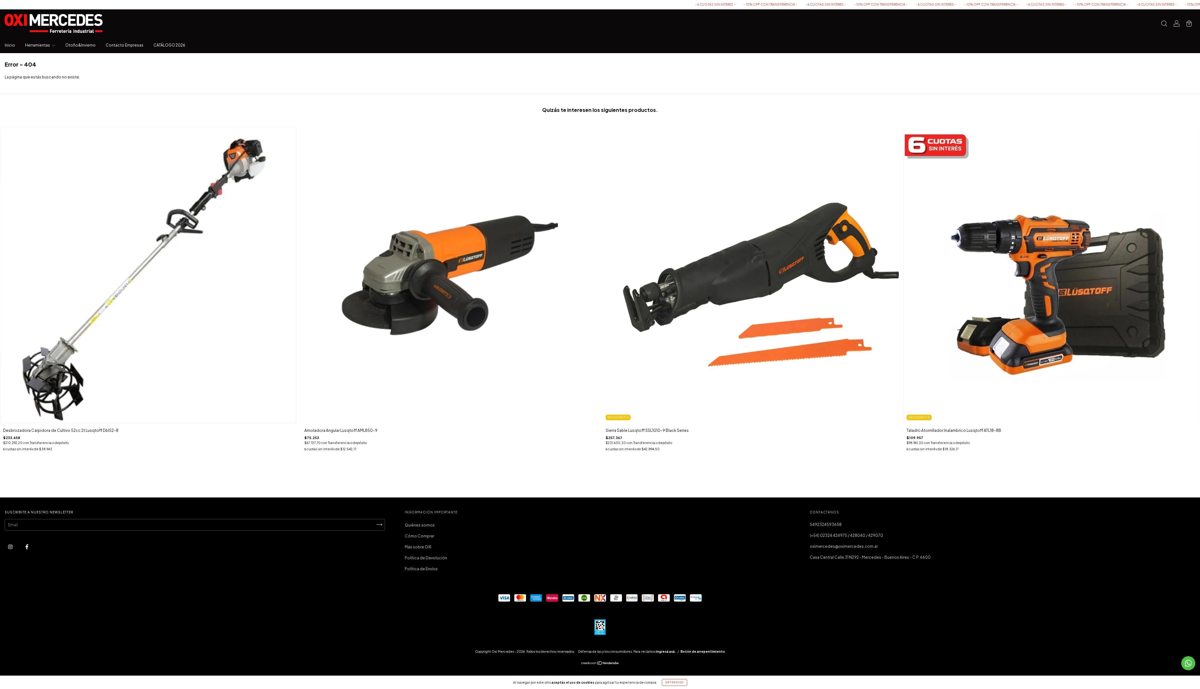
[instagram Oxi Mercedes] (11, 546)
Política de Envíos (421, 569)
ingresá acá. (666, 651)
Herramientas (38, 45)
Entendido (674, 682)
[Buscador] (1164, 24)
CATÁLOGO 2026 (169, 45)
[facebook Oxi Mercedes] (26, 546)
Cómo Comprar (419, 536)
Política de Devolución (426, 558)
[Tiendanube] (600, 664)
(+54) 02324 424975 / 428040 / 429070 (846, 535)
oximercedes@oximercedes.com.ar (844, 546)
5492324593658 (826, 524)
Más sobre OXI (418, 547)
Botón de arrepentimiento (703, 651)
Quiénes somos (420, 525)
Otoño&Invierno (80, 45)
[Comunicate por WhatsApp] (1188, 663)
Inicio (10, 45)
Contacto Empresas (124, 45)
